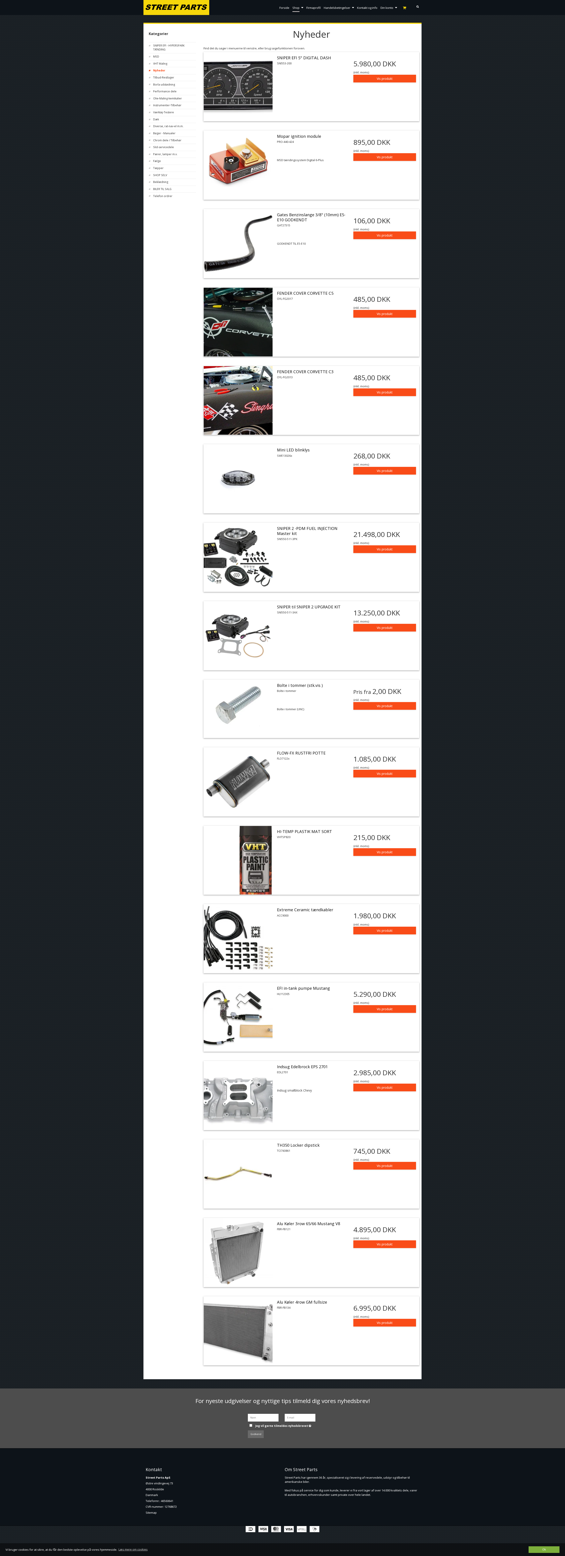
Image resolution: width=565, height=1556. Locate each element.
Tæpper (158, 168)
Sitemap (151, 1513)
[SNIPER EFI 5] (238, 86)
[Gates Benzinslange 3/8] (238, 243)
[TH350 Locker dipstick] (238, 1174)
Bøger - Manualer (164, 133)
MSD (156, 56)
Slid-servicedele (163, 147)
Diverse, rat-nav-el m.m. (168, 126)
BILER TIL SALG (162, 189)
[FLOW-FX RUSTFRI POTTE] (238, 781)
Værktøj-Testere (163, 112)
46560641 (167, 1501)
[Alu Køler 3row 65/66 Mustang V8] (238, 1252)
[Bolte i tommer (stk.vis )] (238, 704)
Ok (544, 1549)
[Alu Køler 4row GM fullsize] (238, 1331)
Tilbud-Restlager (163, 77)
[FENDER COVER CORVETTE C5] (238, 322)
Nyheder (159, 70)
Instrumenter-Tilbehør (167, 105)
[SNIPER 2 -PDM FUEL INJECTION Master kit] (238, 557)
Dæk (156, 119)
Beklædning (160, 182)
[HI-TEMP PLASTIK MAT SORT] (238, 860)
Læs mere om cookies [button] (133, 1549)
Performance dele (165, 91)
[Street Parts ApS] (176, 7)
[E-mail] (300, 1417)
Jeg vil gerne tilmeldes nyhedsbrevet (286, 1425)
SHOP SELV (160, 175)
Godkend (255, 1434)
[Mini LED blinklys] (238, 478)
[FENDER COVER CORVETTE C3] (238, 400)
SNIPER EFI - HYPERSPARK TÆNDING (169, 47)
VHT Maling (160, 63)
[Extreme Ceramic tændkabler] (238, 938)
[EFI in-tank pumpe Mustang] (238, 1017)
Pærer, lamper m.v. (165, 154)
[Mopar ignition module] (238, 165)
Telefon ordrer (162, 196)
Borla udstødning (164, 84)
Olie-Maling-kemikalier (167, 98)
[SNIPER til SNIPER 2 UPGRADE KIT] (238, 635)
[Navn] (263, 1417)
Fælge (157, 161)
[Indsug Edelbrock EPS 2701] (238, 1095)
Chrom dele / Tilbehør (167, 140)
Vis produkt (385, 78)
